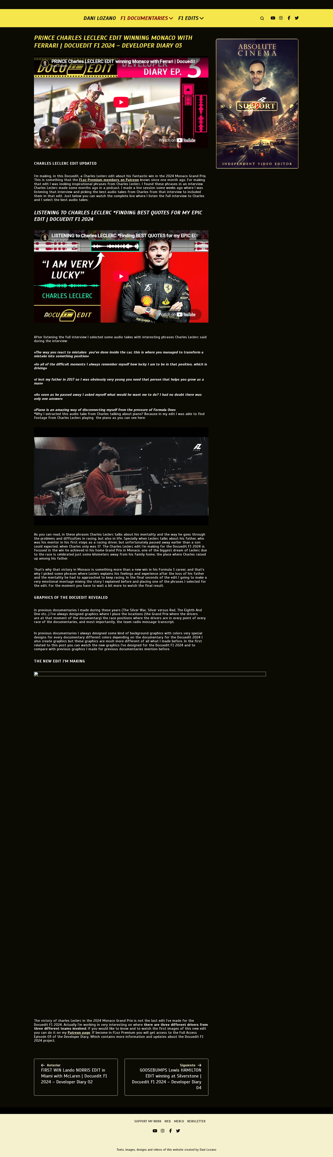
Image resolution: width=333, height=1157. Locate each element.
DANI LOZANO (99, 18)
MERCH (179, 1121)
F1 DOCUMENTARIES (144, 18)
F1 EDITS (188, 18)
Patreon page (79, 1032)
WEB (167, 1121)
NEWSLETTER (196, 1121)
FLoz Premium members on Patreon (109, 180)
